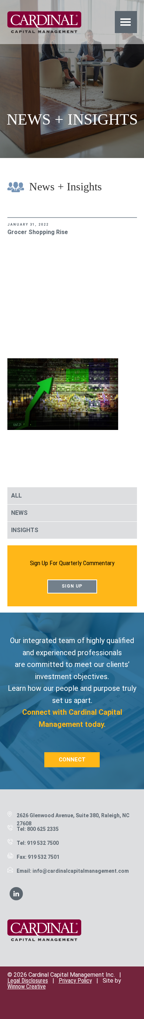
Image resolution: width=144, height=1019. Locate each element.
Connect (72, 759)
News (19, 512)
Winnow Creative (26, 986)
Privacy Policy (75, 980)
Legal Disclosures (27, 980)
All (16, 495)
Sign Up (72, 586)
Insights (24, 530)
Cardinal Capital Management (44, 22)
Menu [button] (125, 21)
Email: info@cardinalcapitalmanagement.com (73, 871)
